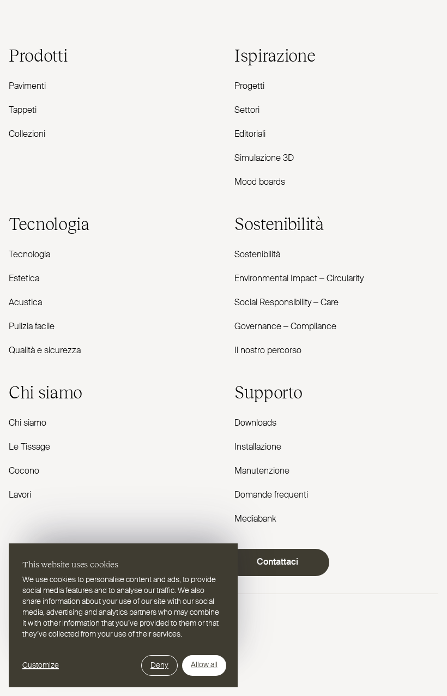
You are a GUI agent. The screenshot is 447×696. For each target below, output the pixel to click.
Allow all (204, 665)
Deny (159, 665)
